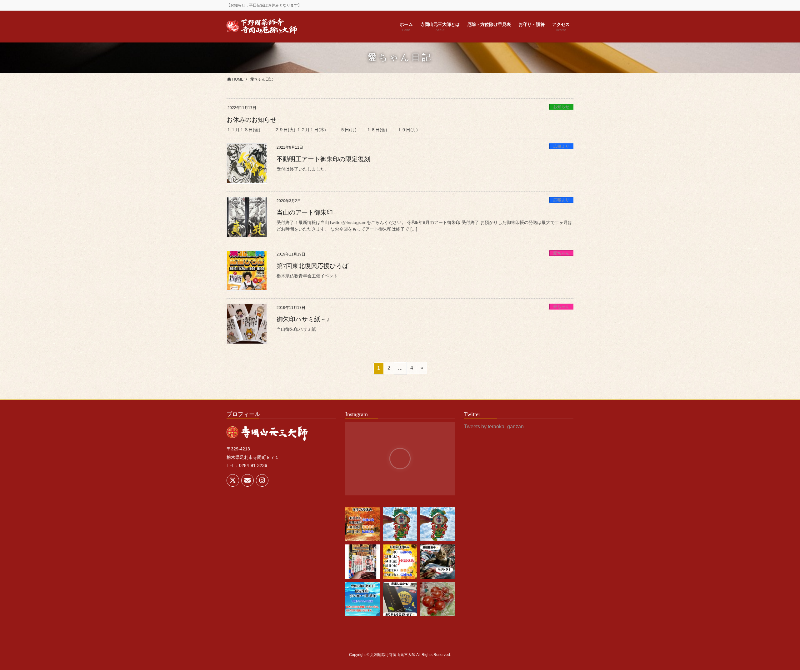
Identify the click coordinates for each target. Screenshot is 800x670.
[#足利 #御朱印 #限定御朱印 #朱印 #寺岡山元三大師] (362, 524)
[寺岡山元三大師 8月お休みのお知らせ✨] (400, 561)
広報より (561, 146)
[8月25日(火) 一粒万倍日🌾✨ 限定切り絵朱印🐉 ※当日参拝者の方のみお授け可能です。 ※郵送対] (437, 524)
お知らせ (561, 106)
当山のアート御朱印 (305, 212)
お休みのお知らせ (252, 119)
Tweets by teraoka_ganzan (494, 426)
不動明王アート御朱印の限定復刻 (323, 159)
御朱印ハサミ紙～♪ (303, 319)
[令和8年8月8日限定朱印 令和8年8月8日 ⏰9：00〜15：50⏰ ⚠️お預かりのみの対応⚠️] (362, 599)
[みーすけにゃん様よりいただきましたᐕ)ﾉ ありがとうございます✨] (437, 599)
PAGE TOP (777, 644)
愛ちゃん (561, 253)
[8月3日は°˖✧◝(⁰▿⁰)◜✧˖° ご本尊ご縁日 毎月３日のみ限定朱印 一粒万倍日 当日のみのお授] (362, 561)
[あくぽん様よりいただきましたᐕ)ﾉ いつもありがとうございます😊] (400, 599)
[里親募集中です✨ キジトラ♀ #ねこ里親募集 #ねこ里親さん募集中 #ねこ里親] (437, 561)
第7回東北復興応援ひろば (312, 265)
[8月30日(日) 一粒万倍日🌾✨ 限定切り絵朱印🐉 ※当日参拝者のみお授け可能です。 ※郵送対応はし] (400, 524)
